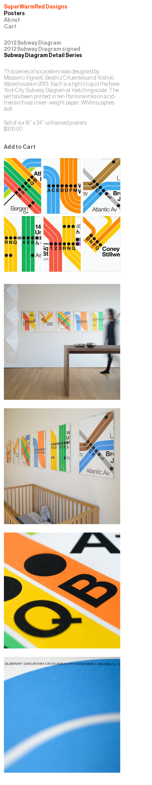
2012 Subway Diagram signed (42, 49)
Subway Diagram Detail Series (43, 55)
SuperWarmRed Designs (35, 7)
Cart (10, 27)
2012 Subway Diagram (32, 43)
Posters (14, 13)
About (12, 20)
